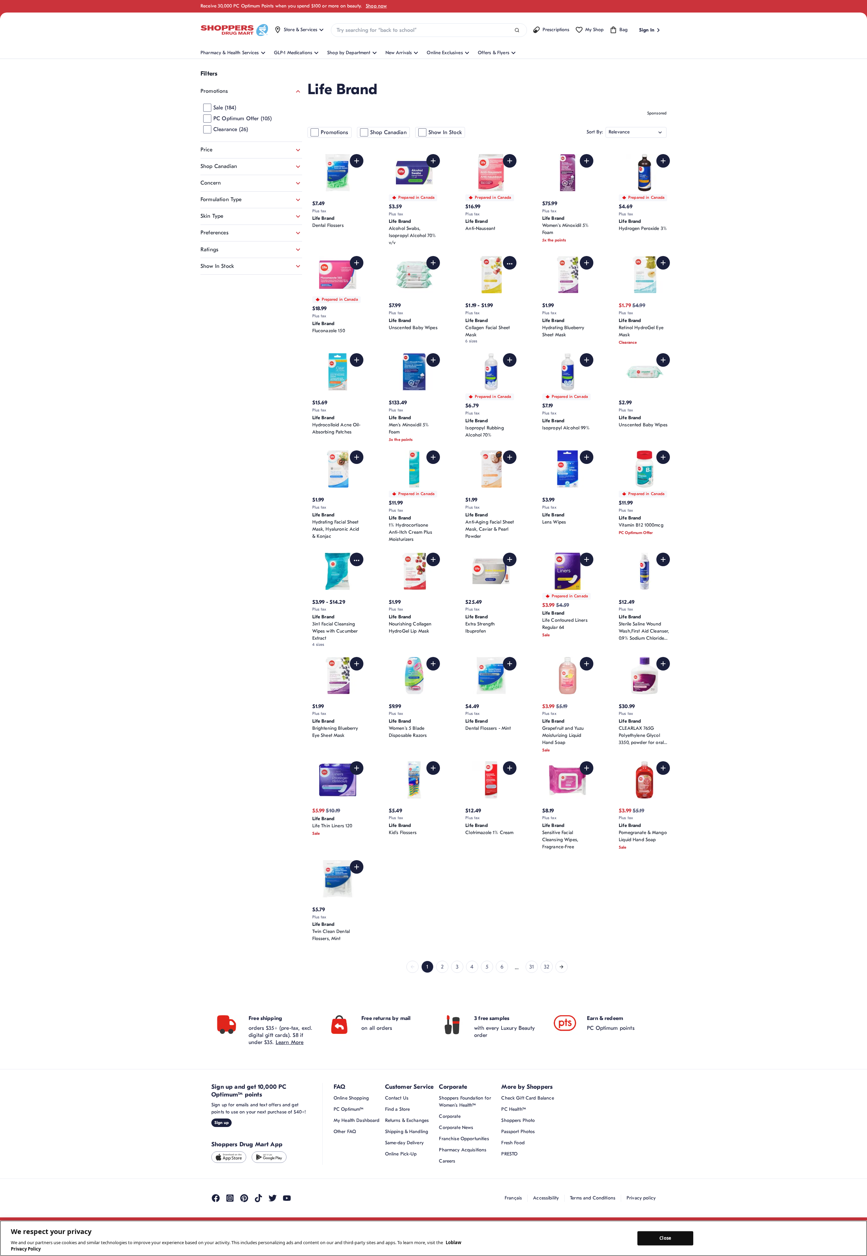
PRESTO (509, 1187)
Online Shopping (351, 1131)
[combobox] (429, 30)
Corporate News (456, 1161)
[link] (412, 1000)
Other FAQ (345, 1165)
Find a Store (397, 1143)
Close (665, 1238)
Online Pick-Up (401, 1187)
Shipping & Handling (406, 1165)
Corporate (449, 1150)
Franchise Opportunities (464, 1172)
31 (531, 1000)
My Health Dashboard (357, 1154)
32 (546, 1000)
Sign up (221, 1155)
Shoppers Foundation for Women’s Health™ (465, 1135)
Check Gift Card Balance (527, 1131)
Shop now (376, 6)
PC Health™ (513, 1143)
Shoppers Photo (518, 1154)
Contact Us (396, 1131)
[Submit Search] (517, 30)
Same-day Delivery (404, 1176)
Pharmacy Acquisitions (462, 1183)
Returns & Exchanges (407, 1154)
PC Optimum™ (349, 1143)
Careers (447, 1194)
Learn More (290, 1075)
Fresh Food (512, 1176)
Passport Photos (518, 1165)
